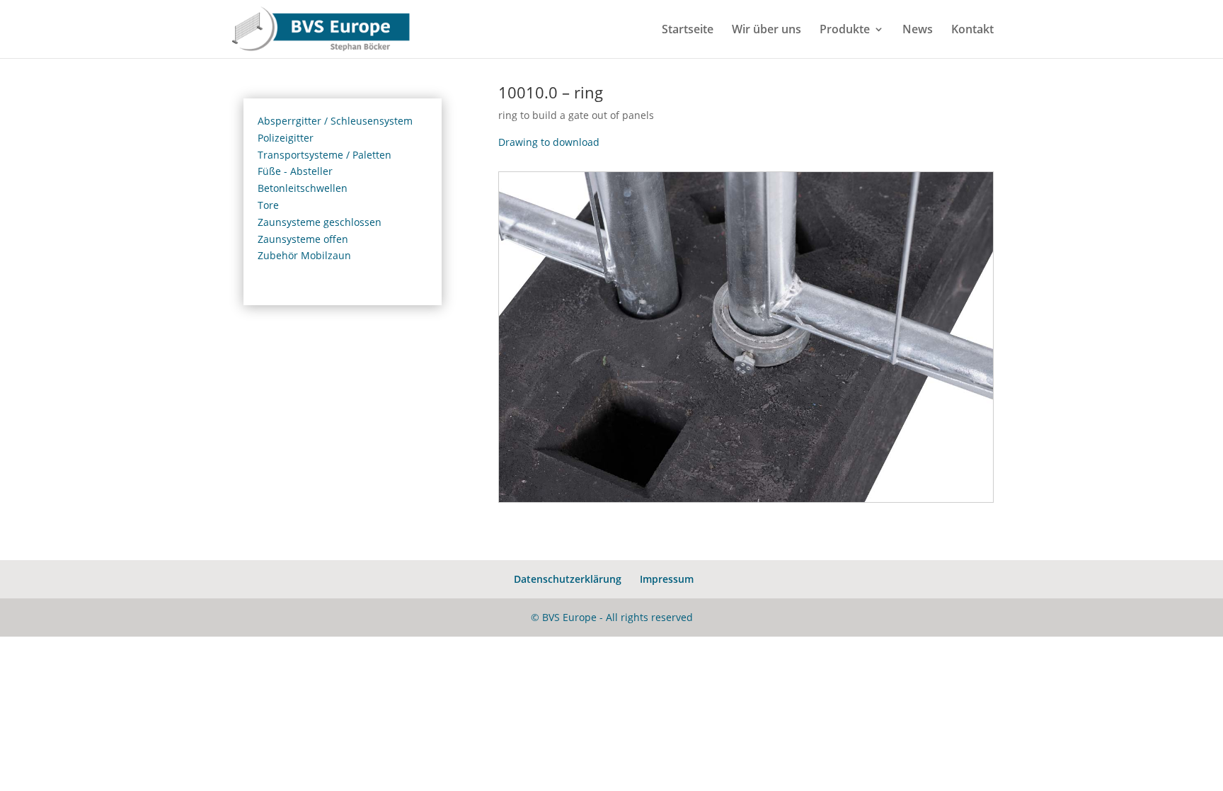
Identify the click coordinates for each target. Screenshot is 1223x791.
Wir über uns (766, 30)
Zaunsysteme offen (303, 239)
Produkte (845, 30)
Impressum (667, 579)
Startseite (687, 30)
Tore (268, 205)
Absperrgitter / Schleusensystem (335, 120)
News (917, 30)
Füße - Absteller (295, 171)
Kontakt (972, 30)
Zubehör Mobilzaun (304, 255)
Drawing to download (548, 142)
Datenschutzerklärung (567, 579)
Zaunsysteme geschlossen (319, 222)
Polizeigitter (286, 137)
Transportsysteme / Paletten (324, 154)
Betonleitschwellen (303, 188)
